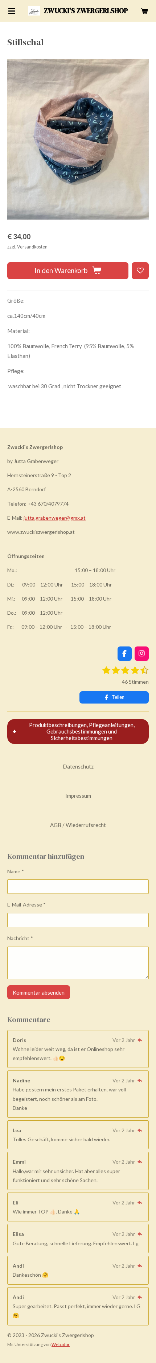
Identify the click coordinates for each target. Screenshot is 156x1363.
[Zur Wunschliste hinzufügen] (140, 270)
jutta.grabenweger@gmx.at (55, 518)
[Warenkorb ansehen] (144, 11)
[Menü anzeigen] (12, 11)
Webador (61, 1344)
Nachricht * (20, 938)
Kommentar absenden (39, 992)
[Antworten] (139, 1040)
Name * (15, 871)
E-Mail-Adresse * (26, 904)
